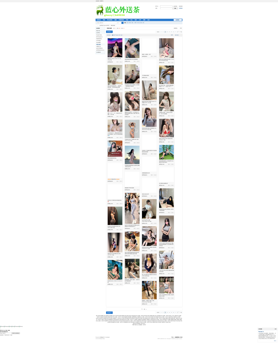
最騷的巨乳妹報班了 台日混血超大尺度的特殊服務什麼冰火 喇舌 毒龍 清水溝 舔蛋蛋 (132, 113)
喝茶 (130, 22)
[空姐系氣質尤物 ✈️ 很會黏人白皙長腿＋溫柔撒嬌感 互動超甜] (132, 73)
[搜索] (122, 23)
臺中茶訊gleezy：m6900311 (99, 37)
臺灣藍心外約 (127, 61)
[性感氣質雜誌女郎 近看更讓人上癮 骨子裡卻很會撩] (166, 198)
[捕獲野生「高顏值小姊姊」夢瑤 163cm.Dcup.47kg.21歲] (149, 290)
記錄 (148, 19)
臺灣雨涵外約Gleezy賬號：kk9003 (100, 50)
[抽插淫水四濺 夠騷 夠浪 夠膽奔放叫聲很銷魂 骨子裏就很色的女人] (132, 208)
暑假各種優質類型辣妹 (112, 158)
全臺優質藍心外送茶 (96, 25)
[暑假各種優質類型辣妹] (115, 149)
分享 (140, 19)
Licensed (107, 337)
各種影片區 (98, 46)
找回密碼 (180, 6)
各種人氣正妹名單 (145, 194)
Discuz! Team (102, 338)
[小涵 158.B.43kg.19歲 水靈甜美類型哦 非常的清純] (166, 260)
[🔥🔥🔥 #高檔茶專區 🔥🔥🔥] (115, 170)
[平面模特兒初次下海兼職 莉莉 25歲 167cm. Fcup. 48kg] (132, 129)
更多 (121, 35)
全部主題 (108, 35)
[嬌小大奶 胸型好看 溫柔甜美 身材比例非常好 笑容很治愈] (149, 263)
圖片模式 (177, 35)
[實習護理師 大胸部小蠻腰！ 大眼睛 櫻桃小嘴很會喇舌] (132, 268)
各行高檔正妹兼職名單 (163, 183)
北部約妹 (99, 19)
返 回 (158, 31)
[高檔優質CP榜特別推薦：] (132, 179)
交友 (143, 22)
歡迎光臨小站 (261, 331)
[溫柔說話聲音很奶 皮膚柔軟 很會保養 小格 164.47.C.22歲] (149, 236)
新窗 (172, 35)
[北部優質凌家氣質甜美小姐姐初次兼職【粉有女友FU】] (132, 155)
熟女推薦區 (98, 42)
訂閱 (181, 28)
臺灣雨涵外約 (110, 61)
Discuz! (102, 337)
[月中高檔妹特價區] (149, 66)
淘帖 (127, 19)
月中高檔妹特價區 (145, 75)
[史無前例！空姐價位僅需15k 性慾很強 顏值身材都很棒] (149, 141)
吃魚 (128, 22)
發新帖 (109, 31)
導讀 (104, 19)
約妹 (141, 22)
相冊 (136, 19)
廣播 (116, 19)
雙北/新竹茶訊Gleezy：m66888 (99, 35)
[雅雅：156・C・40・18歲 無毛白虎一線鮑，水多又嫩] (115, 102)
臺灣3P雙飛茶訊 (99, 48)
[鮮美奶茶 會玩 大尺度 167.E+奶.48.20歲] (115, 270)
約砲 (132, 22)
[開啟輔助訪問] (180, 1)
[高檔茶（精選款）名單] (149, 45)
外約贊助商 (98, 52)
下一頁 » (144, 309)
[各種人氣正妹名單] (149, 185)
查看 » (275, 340)
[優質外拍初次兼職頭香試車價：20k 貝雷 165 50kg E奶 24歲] (166, 48)
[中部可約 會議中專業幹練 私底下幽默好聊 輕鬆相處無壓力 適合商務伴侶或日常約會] (166, 229)
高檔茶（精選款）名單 (146, 54)
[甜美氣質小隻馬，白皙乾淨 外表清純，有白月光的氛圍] (166, 101)
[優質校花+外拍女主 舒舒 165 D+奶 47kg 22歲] (115, 47)
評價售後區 (121, 19)
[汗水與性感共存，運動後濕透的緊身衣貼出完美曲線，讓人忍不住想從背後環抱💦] (115, 125)
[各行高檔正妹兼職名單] (166, 174)
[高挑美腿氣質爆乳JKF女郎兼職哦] (132, 48)
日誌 (131, 19)
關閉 (275, 329)
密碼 (156, 8)
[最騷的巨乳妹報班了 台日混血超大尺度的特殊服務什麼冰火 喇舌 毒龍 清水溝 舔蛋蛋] (132, 101)
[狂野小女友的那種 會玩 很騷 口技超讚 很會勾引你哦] (166, 285)
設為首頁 (97, 1)
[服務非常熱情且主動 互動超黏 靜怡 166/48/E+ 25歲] (166, 128)
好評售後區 (98, 40)
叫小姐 (138, 22)
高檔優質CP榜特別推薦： (130, 187)
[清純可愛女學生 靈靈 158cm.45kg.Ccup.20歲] (149, 209)
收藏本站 (101, 1)
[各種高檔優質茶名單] (149, 164)
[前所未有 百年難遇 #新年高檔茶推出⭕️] (115, 191)
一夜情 (135, 22)
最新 (113, 35)
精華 (119, 35)
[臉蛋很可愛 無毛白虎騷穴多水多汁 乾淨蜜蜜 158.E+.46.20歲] (149, 90)
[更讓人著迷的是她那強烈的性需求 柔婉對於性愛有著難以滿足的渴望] (132, 241)
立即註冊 (180, 8)
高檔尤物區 (113, 25)
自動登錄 (175, 6)
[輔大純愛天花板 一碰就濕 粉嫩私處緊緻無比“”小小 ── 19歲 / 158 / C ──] (166, 75)
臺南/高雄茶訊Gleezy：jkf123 (99, 39)
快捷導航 (177, 19)
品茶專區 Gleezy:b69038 (104, 25)
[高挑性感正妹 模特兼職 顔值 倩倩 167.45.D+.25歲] (115, 242)
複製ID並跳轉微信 (15, 333)
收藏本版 (176, 28)
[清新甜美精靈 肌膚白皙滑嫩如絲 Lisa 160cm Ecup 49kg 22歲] (149, 117)
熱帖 (117, 35)
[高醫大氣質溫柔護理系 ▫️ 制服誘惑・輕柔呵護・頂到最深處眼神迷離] (115, 75)
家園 (144, 19)
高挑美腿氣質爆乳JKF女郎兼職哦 (131, 59)
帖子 (118, 22)
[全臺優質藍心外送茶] (118, 11)
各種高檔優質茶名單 (146, 172)
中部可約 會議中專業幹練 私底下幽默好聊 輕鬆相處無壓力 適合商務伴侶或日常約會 (166, 244)
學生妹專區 (109, 19)
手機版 (172, 337)
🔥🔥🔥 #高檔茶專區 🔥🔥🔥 (113, 179)
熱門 (115, 35)
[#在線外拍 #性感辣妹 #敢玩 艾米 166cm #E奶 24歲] (115, 216)
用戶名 (156, 6)
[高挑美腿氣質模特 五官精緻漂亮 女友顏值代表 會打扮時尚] (166, 152)
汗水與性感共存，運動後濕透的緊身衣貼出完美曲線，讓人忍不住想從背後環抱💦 (115, 134)
